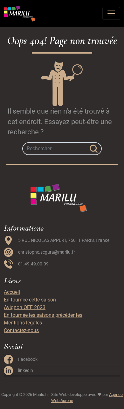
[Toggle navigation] (111, 13)
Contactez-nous (21, 330)
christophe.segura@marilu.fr (46, 252)
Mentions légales (23, 323)
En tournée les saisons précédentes (43, 315)
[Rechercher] (94, 148)
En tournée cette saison (30, 300)
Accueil (12, 292)
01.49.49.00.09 (33, 263)
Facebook (28, 359)
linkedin (25, 370)
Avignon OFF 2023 (24, 307)
